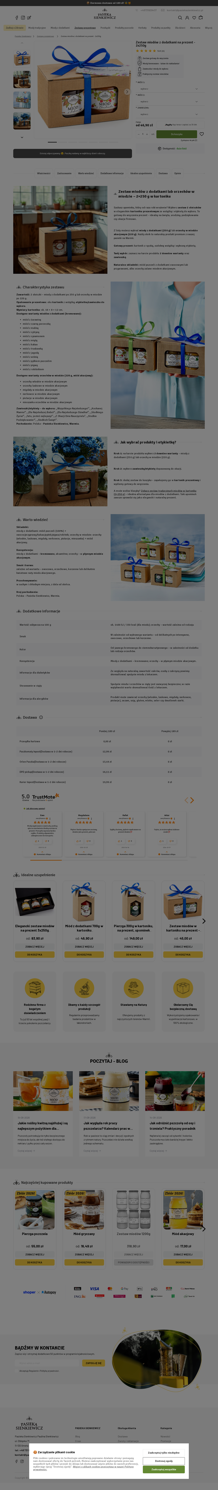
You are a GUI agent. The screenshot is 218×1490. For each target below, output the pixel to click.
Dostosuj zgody (164, 1461)
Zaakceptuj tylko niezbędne (164, 1452)
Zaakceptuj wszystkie (164, 1469)
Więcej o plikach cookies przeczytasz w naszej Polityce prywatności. (83, 1468)
